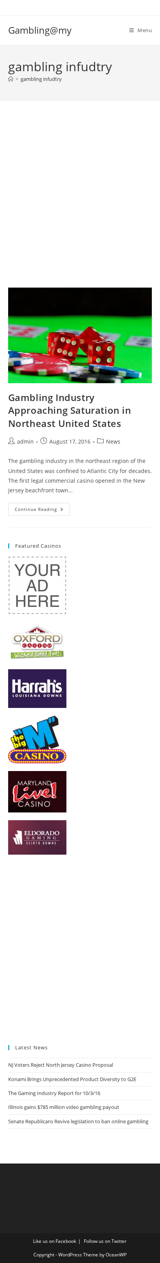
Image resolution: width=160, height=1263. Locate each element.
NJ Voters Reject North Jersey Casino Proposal (60, 1064)
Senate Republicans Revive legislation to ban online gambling (78, 1121)
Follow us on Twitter (105, 1241)
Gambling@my (39, 30)
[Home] (10, 78)
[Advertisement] (80, 204)
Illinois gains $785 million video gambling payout (63, 1107)
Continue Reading (42, 511)
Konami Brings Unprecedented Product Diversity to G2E (72, 1079)
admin (25, 441)
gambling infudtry (41, 78)
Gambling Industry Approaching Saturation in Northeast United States (69, 410)
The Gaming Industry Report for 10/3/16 (54, 1093)
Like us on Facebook (54, 1241)
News (113, 441)
